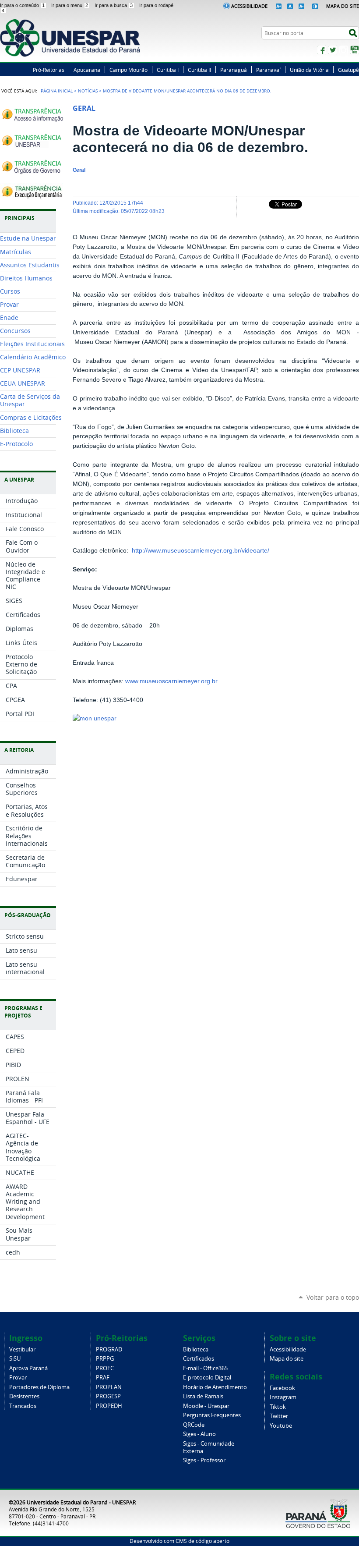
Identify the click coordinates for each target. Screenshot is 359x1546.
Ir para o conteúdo (22, 5)
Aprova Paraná (28, 1368)
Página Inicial (57, 91)
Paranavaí (268, 69)
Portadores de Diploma (39, 1387)
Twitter (332, 50)
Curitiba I (168, 69)
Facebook (321, 50)
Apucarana (87, 69)
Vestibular (22, 1349)
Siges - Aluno (199, 1434)
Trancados (22, 1406)
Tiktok (278, 1407)
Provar (18, 1377)
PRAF (102, 1377)
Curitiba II (199, 69)
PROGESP (108, 1396)
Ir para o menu (69, 5)
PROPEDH (109, 1406)
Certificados (198, 1358)
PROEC (105, 1368)
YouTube (354, 50)
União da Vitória (309, 69)
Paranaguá (233, 69)
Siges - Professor (204, 1460)
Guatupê (348, 69)
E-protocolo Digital (207, 1377)
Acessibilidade (249, 6)
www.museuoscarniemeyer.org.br (171, 681)
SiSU (15, 1358)
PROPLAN (109, 1387)
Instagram (343, 50)
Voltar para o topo (332, 1297)
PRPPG (105, 1358)
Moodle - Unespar (206, 1406)
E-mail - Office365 (205, 1368)
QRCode (193, 1425)
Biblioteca (195, 1349)
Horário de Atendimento (215, 1387)
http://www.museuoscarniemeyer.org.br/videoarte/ (200, 550)
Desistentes (24, 1396)
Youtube (281, 1425)
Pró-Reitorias (48, 69)
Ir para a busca (114, 5)
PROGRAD (109, 1349)
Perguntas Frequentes (212, 1415)
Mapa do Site (342, 6)
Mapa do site (286, 1358)
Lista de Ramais (203, 1396)
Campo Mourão (128, 69)
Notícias (88, 91)
